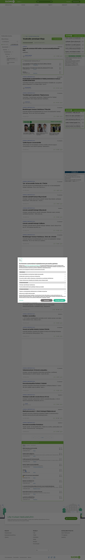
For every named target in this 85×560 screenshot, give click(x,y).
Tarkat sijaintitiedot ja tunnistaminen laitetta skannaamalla (31, 274)
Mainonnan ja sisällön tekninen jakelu (27, 293)
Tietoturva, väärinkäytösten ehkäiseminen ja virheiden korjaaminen (33, 291)
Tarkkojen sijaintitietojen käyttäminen (27, 284)
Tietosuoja (21, 300)
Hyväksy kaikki (59, 300)
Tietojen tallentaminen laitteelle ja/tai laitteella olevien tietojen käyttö (33, 280)
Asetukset (46, 300)
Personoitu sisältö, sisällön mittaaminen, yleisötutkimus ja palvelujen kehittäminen (36, 278)
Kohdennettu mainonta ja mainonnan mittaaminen (29, 276)
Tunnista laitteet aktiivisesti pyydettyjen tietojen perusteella (31, 286)
